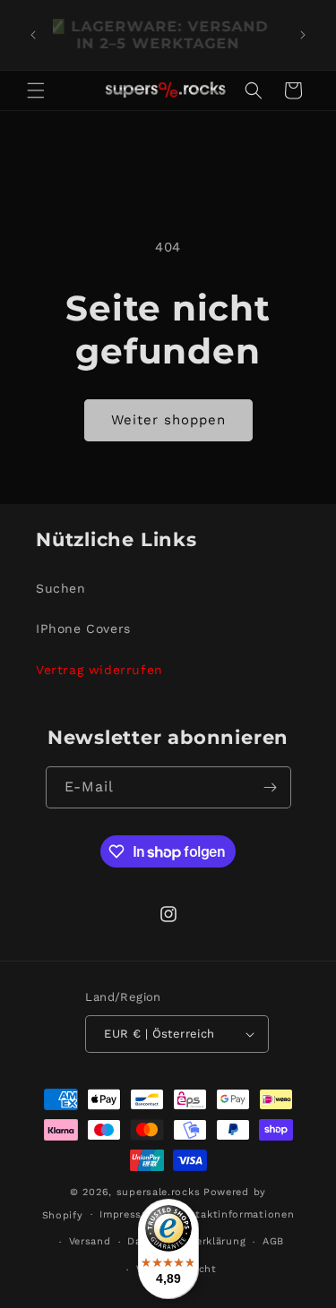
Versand (90, 1241)
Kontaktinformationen (234, 1214)
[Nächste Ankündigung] (303, 35)
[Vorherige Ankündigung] (33, 35)
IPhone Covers (83, 628)
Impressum (128, 1214)
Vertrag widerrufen (99, 670)
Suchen (61, 588)
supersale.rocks (158, 1192)
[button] (36, 90)
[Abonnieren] (270, 787)
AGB (273, 1241)
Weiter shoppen (168, 420)
